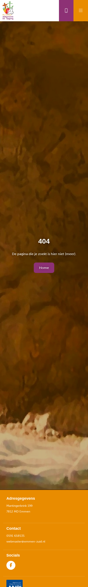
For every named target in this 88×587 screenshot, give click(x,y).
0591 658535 (15, 536)
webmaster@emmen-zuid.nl (25, 541)
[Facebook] (10, 565)
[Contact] (66, 10)
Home (44, 268)
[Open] (80, 10)
